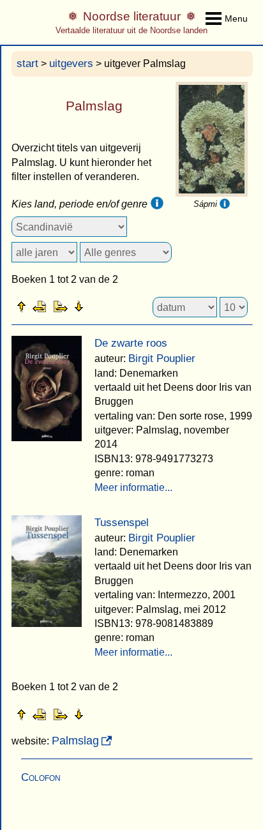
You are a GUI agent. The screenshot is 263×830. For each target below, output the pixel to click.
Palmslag (75, 740)
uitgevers (71, 63)
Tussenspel (121, 523)
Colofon (41, 777)
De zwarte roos (130, 343)
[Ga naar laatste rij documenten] (110, 306)
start (27, 63)
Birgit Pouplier (161, 358)
